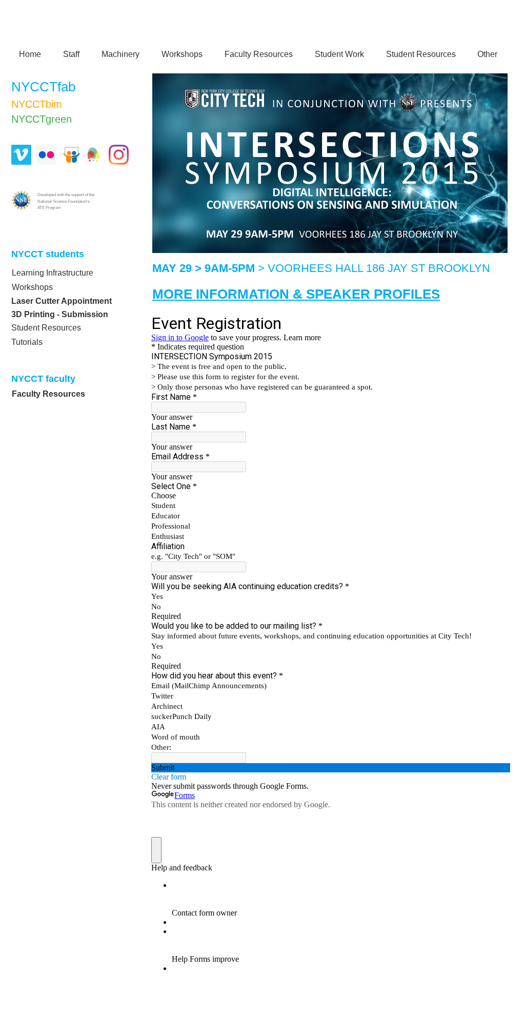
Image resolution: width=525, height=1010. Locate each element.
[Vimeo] (21, 155)
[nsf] (21, 200)
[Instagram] (119, 155)
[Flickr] (46, 155)
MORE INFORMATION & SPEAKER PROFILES (296, 294)
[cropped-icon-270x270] (94, 155)
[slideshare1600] (72, 155)
